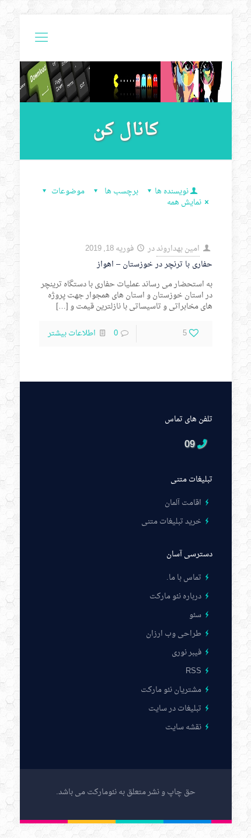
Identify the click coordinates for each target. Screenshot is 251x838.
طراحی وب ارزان (173, 633)
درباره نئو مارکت (175, 596)
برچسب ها (120, 191)
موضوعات (68, 191)
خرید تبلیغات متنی (171, 521)
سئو (195, 615)
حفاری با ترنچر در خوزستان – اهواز (154, 264)
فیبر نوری (186, 652)
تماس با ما (185, 577)
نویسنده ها (172, 191)
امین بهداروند (178, 248)
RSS (193, 671)
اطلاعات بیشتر (72, 333)
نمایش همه (184, 202)
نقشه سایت (183, 727)
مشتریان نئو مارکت (171, 690)
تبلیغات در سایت (174, 708)
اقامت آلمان (183, 503)
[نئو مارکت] (126, 38)
